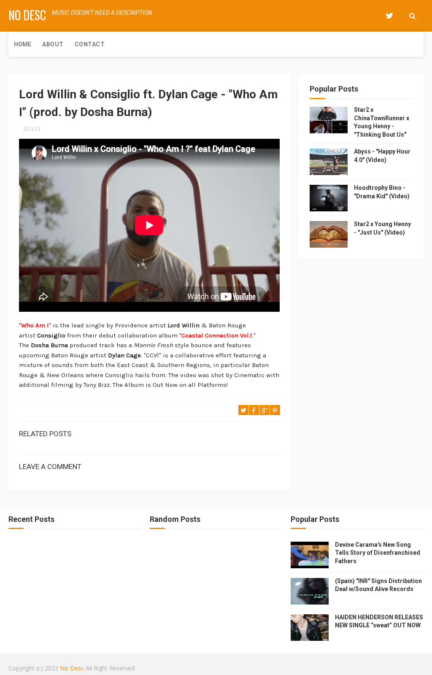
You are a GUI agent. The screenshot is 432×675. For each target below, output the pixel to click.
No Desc (27, 15)
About (53, 44)
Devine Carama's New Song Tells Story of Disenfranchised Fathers (377, 552)
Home (22, 44)
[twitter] (389, 16)
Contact (90, 44)
